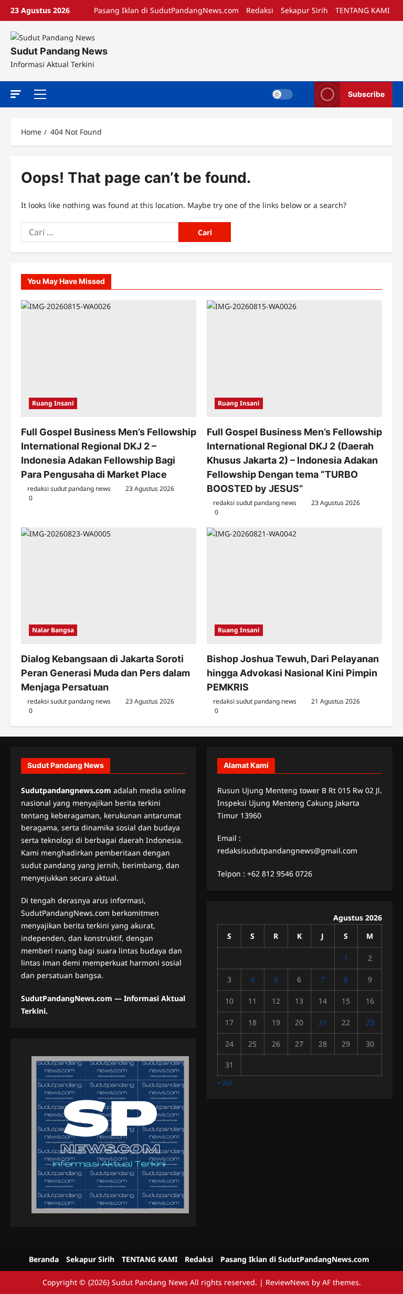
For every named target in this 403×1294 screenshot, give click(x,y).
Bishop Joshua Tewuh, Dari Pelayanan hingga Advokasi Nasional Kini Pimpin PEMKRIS (293, 673)
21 (323, 1022)
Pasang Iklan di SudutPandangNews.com (166, 10)
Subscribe (366, 94)
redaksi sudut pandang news (69, 488)
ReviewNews (288, 1282)
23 (370, 1022)
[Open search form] (303, 94)
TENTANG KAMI (362, 10)
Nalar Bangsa (53, 630)
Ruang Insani (53, 403)
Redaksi (259, 10)
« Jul (224, 1082)
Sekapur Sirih (304, 10)
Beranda (44, 1259)
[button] (15, 93)
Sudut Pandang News (59, 51)
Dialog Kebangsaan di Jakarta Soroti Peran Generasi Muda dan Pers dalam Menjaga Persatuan (105, 673)
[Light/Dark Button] (282, 94)
